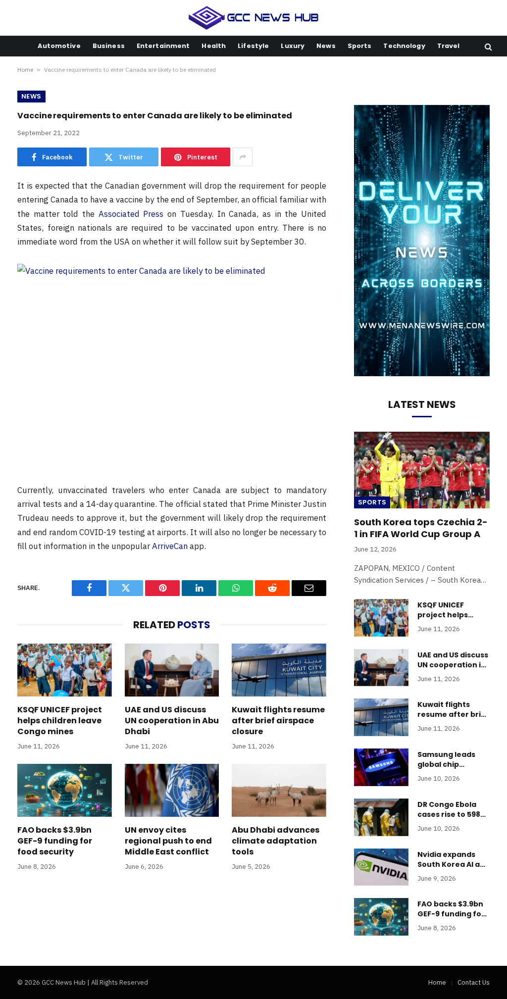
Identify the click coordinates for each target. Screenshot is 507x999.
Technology (404, 46)
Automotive (59, 46)
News (326, 46)
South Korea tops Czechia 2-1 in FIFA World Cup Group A (421, 528)
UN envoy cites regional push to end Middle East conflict (168, 841)
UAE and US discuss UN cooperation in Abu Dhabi (172, 720)
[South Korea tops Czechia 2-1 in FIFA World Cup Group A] (422, 470)
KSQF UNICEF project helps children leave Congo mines (59, 720)
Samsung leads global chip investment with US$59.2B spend (448, 759)
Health (214, 46)
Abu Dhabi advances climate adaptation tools (275, 841)
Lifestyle (253, 46)
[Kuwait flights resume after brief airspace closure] (279, 670)
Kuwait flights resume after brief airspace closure (278, 720)
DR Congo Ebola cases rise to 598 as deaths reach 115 (448, 809)
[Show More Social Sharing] (243, 157)
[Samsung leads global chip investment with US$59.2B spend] (381, 767)
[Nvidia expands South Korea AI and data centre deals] (381, 867)
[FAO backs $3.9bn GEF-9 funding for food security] (64, 790)
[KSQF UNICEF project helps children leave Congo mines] (64, 670)
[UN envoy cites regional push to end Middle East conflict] (172, 790)
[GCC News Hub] (254, 18)
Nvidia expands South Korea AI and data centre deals (453, 859)
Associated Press (131, 213)
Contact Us (473, 982)
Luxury (292, 46)
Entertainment (163, 46)
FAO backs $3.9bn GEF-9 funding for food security (54, 841)
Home (25, 69)
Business (109, 46)
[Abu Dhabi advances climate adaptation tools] (279, 790)
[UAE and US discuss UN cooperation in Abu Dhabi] (172, 670)
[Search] (487, 46)
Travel (448, 46)
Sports (360, 46)
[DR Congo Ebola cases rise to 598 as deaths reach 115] (381, 817)
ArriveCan (170, 546)
